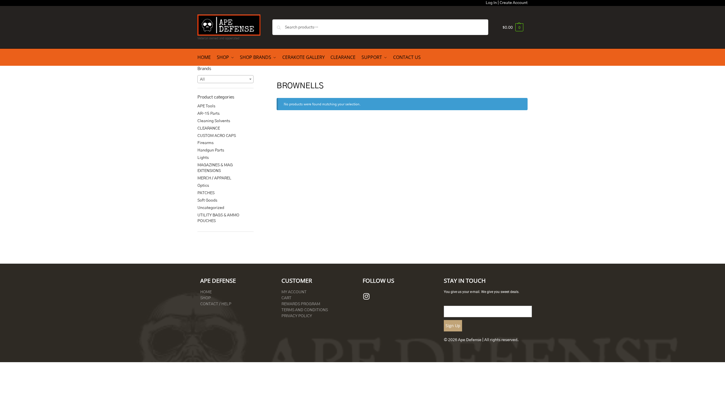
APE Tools (206, 106)
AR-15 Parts (208, 114)
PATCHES (206, 193)
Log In (491, 3)
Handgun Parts (210, 150)
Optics (203, 186)
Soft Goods (207, 200)
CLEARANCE (208, 128)
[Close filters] (255, 68)
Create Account (514, 3)
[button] (513, 27)
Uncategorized (210, 208)
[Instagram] (366, 296)
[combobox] (225, 79)
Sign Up (453, 325)
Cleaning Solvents (213, 121)
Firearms (205, 143)
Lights (203, 158)
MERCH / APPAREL (214, 178)
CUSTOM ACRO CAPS (216, 136)
